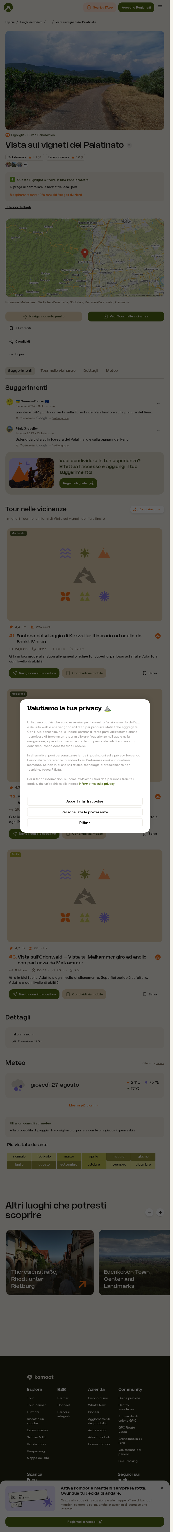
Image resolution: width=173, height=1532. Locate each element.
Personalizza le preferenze (84, 812)
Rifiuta (85, 823)
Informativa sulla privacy (97, 783)
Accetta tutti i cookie (84, 801)
